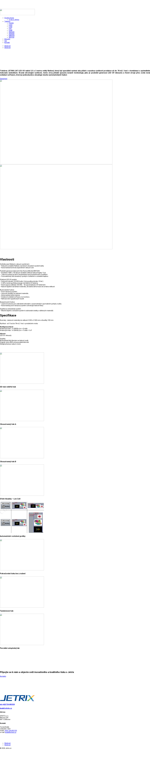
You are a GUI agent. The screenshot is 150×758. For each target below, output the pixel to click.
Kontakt (7, 42)
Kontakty (3, 676)
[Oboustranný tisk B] (22, 458)
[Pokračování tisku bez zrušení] (22, 570)
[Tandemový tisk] (22, 607)
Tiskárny (7, 21)
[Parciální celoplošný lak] (22, 644)
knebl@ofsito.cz (6, 708)
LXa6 (10, 27)
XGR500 (11, 34)
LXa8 (10, 30)
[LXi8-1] (56, 164)
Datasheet (3, 79)
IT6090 (11, 23)
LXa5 (10, 25)
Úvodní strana (9, 18)
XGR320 (11, 32)
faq (5, 41)
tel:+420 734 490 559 (7, 704)
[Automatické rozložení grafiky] (22, 532)
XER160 (11, 37)
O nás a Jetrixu (14, 20)
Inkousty (7, 39)
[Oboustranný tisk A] (22, 420)
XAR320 (11, 35)
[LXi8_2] (56, 249)
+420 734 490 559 (11, 730)
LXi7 (10, 28)
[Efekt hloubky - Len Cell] (22, 495)
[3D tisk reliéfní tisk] (22, 383)
